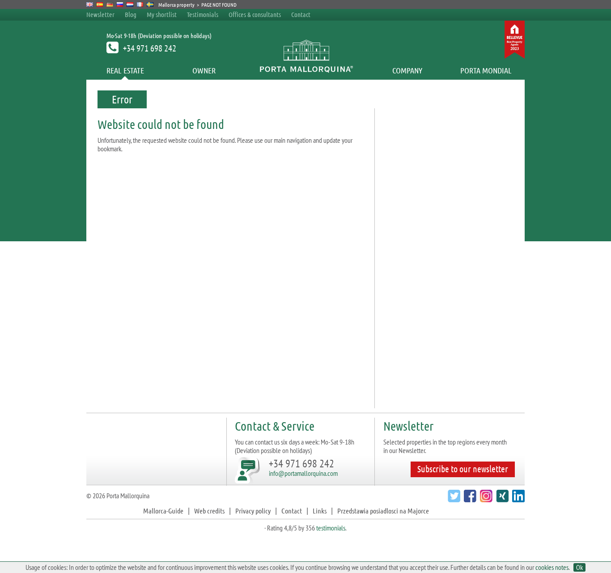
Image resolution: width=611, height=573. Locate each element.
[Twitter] (453, 499)
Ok (579, 567)
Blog (130, 14)
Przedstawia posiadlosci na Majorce (383, 510)
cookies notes (552, 567)
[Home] (305, 70)
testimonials (330, 527)
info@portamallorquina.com (303, 473)
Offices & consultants (255, 14)
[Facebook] (469, 499)
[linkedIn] (517, 499)
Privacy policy (253, 510)
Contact (300, 14)
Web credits (209, 510)
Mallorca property (176, 4)
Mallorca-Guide (163, 510)
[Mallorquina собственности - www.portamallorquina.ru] (120, 4)
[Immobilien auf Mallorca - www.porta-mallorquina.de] (109, 4)
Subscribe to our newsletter (462, 468)
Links (320, 510)
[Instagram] (485, 499)
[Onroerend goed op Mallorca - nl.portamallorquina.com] (130, 4)
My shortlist (162, 14)
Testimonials (202, 14)
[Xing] (501, 499)
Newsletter (100, 14)
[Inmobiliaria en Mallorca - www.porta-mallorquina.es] (100, 4)
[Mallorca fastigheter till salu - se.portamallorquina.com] (150, 4)
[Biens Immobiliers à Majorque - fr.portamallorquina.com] (140, 4)
